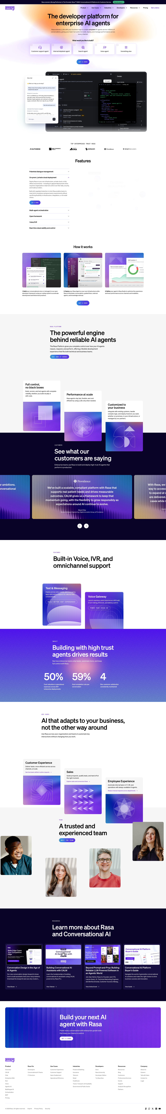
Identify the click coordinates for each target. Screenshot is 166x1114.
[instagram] (149, 1108)
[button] (84, 7)
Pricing (145, 8)
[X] (152, 1108)
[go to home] (10, 1059)
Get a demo (155, 8)
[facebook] (146, 1109)
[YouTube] (159, 1108)
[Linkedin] (156, 1108)
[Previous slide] (79, 526)
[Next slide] (86, 526)
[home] (10, 7)
